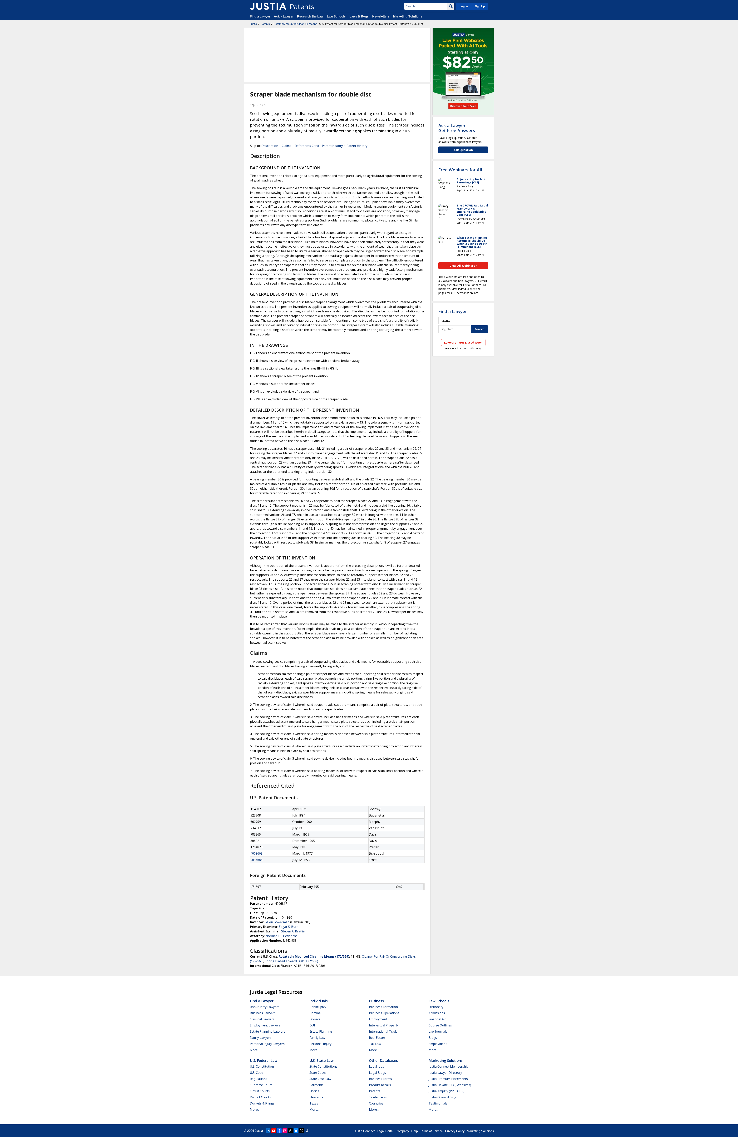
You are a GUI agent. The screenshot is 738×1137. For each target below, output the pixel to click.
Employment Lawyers (265, 1025)
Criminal (315, 1013)
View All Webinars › (463, 265)
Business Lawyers (263, 1013)
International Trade (383, 1031)
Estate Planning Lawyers (267, 1031)
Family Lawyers (261, 1037)
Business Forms (380, 1079)
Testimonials (438, 1103)
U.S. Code (256, 1072)
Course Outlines (440, 1025)
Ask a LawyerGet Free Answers (456, 127)
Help (414, 1131)
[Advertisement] (337, 55)
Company (402, 1131)
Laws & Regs (359, 16)
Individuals (318, 1001)
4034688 (256, 860)
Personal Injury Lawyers (267, 1044)
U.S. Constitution (262, 1066)
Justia (253, 23)
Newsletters (380, 16)
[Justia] (268, 6)
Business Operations (384, 1013)
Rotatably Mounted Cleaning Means (295, 23)
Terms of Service (431, 1131)
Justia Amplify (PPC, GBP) (446, 1091)
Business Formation (383, 1007)
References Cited (307, 146)
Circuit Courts (260, 1091)
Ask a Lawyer (283, 16)
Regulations (258, 1079)
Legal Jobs (376, 1066)
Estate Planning (320, 1031)
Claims (286, 146)
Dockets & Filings (262, 1103)
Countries (376, 1103)
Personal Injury (320, 1044)
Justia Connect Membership (449, 1066)
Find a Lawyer (260, 16)
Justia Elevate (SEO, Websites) (450, 1085)
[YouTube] (273, 1130)
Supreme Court (261, 1085)
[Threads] (290, 1130)
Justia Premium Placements (448, 1079)
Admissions (437, 1013)
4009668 (256, 853)
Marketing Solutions (407, 16)
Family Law (317, 1037)
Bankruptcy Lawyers (264, 1007)
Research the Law (310, 16)
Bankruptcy (317, 1007)
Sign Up (480, 6)
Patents (265, 23)
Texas (313, 1103)
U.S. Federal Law (264, 1060)
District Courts (260, 1097)
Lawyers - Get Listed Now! (463, 342)
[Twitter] (301, 1130)
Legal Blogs (377, 1072)
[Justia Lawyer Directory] (307, 1130)
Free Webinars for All (460, 169)
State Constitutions (323, 1066)
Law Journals (438, 1031)
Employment (378, 1019)
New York (316, 1097)
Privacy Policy (455, 1131)
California (316, 1085)
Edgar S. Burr (288, 927)
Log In (464, 6)
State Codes (318, 1072)
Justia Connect (364, 1131)
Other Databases (383, 1060)
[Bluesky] (296, 1130)
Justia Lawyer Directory (445, 1072)
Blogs (433, 1037)
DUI (312, 1025)
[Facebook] (279, 1130)
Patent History (332, 146)
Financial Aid (437, 1019)
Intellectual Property (384, 1025)
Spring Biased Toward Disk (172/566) (291, 961)
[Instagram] (285, 1130)
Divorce (314, 1019)
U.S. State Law (321, 1060)
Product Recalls (380, 1085)
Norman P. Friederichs (281, 936)
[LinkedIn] (268, 1130)
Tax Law (375, 1044)
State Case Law (320, 1079)
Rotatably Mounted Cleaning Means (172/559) (314, 956)
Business (376, 1001)
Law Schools (336, 16)
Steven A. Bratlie (293, 931)
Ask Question (463, 150)
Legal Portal (385, 1131)
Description (269, 146)
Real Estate (377, 1037)
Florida (314, 1091)
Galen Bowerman (277, 922)
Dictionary (436, 1007)
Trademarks (378, 1097)
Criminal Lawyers (262, 1019)
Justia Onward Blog (442, 1097)
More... (254, 1050)
